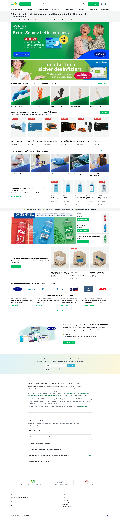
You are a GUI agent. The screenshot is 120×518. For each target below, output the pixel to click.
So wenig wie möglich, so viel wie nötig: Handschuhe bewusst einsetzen (97, 303)
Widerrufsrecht (64, 504)
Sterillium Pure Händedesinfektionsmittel (56, 198)
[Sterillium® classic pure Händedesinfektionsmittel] (79, 187)
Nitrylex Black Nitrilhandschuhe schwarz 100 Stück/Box (100, 140)
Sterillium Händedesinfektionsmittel (68, 198)
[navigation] (110, 127)
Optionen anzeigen (82, 219)
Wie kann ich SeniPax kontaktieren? (40, 461)
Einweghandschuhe (16, 9)
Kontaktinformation (65, 508)
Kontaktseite (83, 406)
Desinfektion (29, 9)
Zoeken (84, 4)
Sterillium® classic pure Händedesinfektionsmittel (79, 198)
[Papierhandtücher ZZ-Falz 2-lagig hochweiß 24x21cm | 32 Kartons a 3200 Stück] (60, 259)
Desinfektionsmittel (33, 395)
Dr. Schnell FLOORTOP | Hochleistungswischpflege (88, 236)
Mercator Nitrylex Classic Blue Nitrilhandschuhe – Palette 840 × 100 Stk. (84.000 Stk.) (79, 274)
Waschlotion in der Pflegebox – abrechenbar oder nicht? (47, 303)
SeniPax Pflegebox (93, 4)
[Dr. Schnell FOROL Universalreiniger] (105, 228)
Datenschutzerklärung (55, 368)
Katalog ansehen (25, 4)
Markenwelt (92, 9)
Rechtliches (64, 495)
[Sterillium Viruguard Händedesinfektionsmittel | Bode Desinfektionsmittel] (103, 187)
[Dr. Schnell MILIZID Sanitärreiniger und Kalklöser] (105, 217)
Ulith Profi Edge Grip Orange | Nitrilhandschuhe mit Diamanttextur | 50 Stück (51, 140)
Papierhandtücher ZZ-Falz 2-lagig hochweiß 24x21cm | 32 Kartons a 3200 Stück (60, 273)
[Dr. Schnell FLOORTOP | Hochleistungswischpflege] (105, 239)
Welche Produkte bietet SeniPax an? (40, 443)
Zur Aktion (104, 112)
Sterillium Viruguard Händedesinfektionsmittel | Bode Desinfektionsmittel (103, 198)
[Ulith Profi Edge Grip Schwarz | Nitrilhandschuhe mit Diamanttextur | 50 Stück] (85, 127)
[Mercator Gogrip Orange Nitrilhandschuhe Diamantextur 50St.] (68, 127)
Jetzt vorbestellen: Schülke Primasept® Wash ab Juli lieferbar (23, 303)
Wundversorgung (69, 9)
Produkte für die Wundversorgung (50, 395)
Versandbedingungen (66, 506)
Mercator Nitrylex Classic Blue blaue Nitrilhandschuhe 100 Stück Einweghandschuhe (35, 140)
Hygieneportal (104, 9)
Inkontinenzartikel (42, 9)
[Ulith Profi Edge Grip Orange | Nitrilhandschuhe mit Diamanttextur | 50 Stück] (51, 127)
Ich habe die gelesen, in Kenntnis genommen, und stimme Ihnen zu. (55, 369)
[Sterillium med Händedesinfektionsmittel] (91, 187)
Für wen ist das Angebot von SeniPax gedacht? (43, 437)
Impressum (63, 497)
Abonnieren (71, 365)
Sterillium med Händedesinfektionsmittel (91, 198)
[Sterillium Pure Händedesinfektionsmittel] (56, 187)
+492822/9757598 (17, 502)
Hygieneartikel (55, 9)
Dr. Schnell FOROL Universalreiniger (85, 225)
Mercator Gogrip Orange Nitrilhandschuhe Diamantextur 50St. (68, 140)
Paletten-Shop (16, 266)
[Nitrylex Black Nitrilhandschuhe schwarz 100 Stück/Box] (101, 127)
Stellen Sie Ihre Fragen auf (21, 505)
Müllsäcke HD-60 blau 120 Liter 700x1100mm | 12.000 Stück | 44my (98, 273)
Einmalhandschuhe (83, 393)
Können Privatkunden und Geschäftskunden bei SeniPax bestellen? (49, 455)
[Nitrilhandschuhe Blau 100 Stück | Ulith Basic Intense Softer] (18, 127)
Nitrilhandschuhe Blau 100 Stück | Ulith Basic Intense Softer (18, 140)
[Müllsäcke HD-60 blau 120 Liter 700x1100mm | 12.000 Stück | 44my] (99, 259)
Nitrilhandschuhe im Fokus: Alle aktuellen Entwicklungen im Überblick (72, 303)
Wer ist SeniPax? (34, 431)
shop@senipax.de (17, 503)
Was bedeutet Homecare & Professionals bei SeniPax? (45, 449)
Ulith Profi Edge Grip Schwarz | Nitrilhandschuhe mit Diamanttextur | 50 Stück (84, 140)
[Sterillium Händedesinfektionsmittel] (68, 187)
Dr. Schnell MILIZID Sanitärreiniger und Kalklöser (88, 215)
